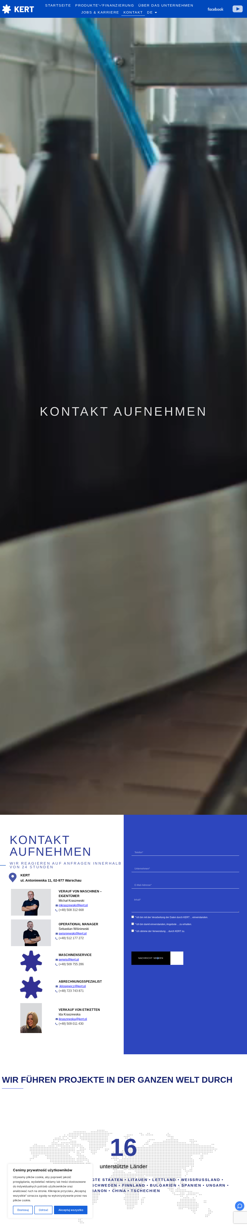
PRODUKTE (86, 5)
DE (150, 12)
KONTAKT (133, 12)
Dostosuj (23, 1210)
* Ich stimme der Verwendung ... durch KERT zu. (160, 931)
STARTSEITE (58, 5)
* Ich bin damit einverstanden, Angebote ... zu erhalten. (163, 924)
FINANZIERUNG (118, 5)
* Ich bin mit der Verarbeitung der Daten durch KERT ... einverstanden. (171, 917)
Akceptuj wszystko (70, 1210)
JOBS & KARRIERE (100, 12)
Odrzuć (43, 1210)
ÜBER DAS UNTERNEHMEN (165, 5)
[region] (50, 1191)
